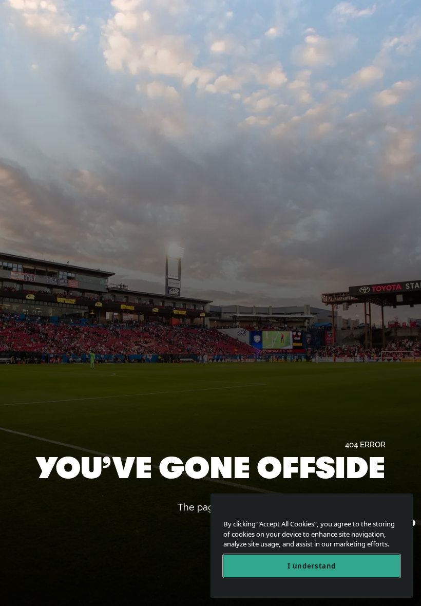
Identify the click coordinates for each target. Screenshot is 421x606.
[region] (311, 546)
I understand (312, 566)
